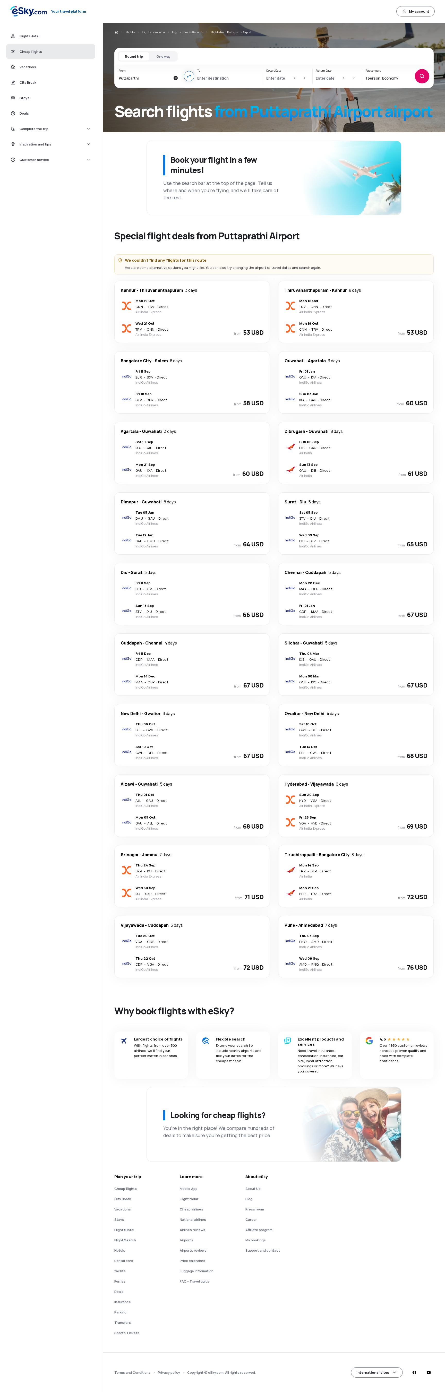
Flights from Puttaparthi (187, 32)
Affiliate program (258, 1229)
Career (251, 1219)
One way (163, 56)
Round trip (134, 56)
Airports (186, 1240)
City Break (122, 1199)
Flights (130, 32)
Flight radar (189, 1199)
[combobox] (144, 78)
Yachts (120, 1271)
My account (419, 11)
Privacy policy (169, 1372)
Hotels (119, 1250)
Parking (120, 1312)
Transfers (122, 1322)
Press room (254, 1209)
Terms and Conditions (132, 1372)
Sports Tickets (126, 1332)
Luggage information (196, 1271)
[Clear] (175, 78)
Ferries (120, 1281)
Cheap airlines (191, 1209)
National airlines (193, 1219)
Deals (119, 1291)
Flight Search (125, 1240)
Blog (248, 1199)
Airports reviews (193, 1250)
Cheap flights (125, 1188)
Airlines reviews (192, 1229)
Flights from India (153, 32)
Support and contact (262, 1250)
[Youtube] (428, 1372)
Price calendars (192, 1260)
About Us (253, 1188)
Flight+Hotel (124, 1229)
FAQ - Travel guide (195, 1281)
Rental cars (123, 1260)
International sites (372, 1372)
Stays (119, 1219)
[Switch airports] (189, 76)
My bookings (255, 1240)
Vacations (122, 1209)
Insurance (122, 1302)
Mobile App (189, 1188)
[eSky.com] (116, 32)
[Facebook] (414, 1372)
